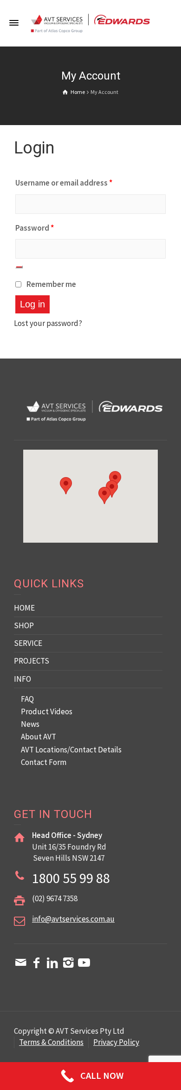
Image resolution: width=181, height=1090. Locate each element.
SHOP (24, 625)
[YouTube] (84, 963)
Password (34, 228)
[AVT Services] (90, 22)
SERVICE (28, 643)
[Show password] (19, 267)
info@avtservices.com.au (73, 919)
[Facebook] (37, 963)
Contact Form (43, 762)
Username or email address (63, 183)
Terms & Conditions (51, 1042)
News (30, 724)
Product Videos (46, 711)
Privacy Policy (116, 1042)
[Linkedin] (52, 963)
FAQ (27, 699)
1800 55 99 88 (71, 878)
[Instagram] (68, 963)
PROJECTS (31, 661)
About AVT (38, 736)
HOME (24, 608)
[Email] (21, 963)
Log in (32, 304)
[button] (104, 495)
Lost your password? (48, 323)
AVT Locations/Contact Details (71, 749)
